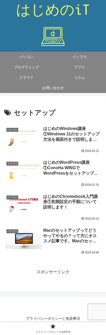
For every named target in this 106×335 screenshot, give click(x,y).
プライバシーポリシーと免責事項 (53, 318)
